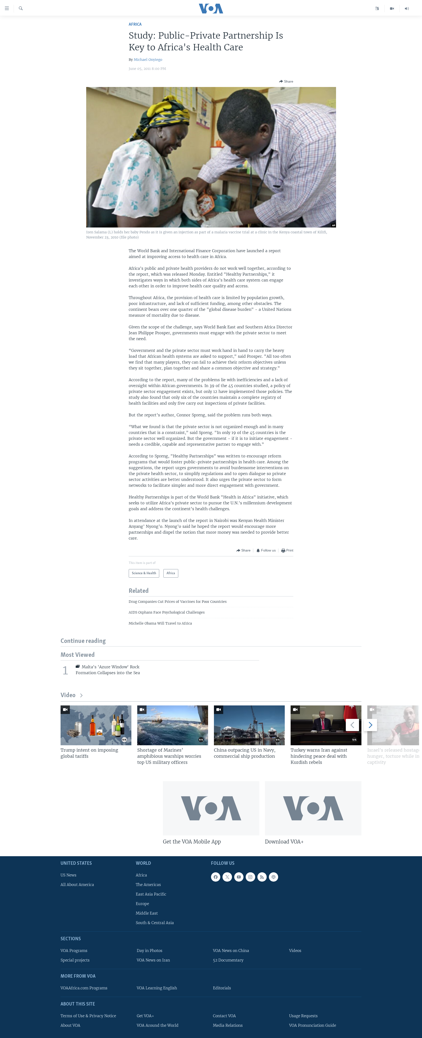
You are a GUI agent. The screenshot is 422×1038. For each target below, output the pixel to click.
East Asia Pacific (151, 894)
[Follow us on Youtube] (238, 877)
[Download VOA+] (313, 808)
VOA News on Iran (153, 960)
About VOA (70, 1025)
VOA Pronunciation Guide (312, 1025)
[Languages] (377, 8)
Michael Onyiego (148, 59)
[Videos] (392, 8)
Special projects (75, 960)
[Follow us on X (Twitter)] (227, 877)
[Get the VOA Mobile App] (211, 808)
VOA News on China (231, 950)
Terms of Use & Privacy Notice (88, 1016)
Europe (142, 903)
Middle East (147, 913)
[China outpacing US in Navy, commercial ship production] (249, 725)
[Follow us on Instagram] (250, 877)
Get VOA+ (145, 1016)
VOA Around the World (158, 1025)
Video (68, 695)
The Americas (148, 884)
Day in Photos (149, 950)
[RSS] (262, 877)
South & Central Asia (155, 922)
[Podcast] (273, 877)
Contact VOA (224, 1016)
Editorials (222, 988)
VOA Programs (74, 950)
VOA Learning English (157, 988)
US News (68, 875)
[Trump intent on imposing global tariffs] (96, 725)
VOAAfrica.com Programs (84, 988)
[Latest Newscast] (407, 8)
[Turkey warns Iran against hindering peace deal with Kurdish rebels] (326, 725)
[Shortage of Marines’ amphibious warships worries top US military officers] (172, 725)
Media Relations (228, 1025)
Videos (295, 950)
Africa (135, 24)
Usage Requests (303, 1016)
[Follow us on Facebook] (215, 877)
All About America (77, 884)
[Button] (286, 81)
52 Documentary (228, 960)
